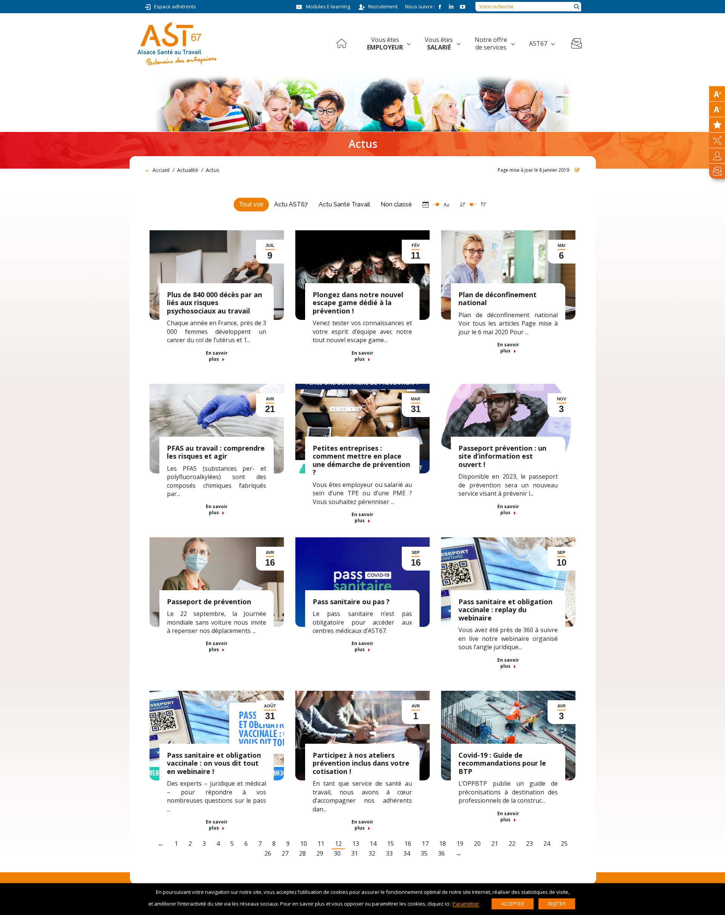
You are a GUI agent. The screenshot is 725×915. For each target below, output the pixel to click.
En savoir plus (217, 356)
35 (424, 853)
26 (267, 853)
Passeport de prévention (209, 601)
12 (338, 843)
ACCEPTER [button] (512, 903)
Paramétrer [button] (466, 903)
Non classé (396, 204)
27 (285, 853)
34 (406, 853)
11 (321, 843)
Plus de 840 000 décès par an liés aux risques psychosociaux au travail (214, 302)
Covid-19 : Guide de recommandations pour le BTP (502, 763)
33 (389, 853)
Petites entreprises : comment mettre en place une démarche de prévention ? (361, 460)
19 (460, 843)
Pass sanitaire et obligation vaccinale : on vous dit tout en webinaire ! (214, 763)
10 (303, 843)
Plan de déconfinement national (497, 298)
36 (441, 853)
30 (337, 853)
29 (319, 853)
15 (390, 843)
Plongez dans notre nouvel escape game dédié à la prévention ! (358, 302)
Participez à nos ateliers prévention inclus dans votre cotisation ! (361, 763)
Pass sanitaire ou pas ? (351, 601)
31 (354, 853)
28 (302, 853)
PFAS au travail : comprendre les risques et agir (216, 452)
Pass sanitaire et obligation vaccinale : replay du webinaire (505, 609)
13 (355, 843)
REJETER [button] (557, 903)
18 (442, 843)
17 (425, 843)
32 (372, 853)
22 (512, 843)
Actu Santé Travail (344, 204)
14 (373, 843)
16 (407, 843)
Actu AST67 (291, 204)
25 (564, 843)
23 (529, 843)
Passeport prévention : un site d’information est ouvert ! (502, 456)
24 (546, 843)
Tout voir (251, 204)
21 (494, 843)
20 (477, 843)
